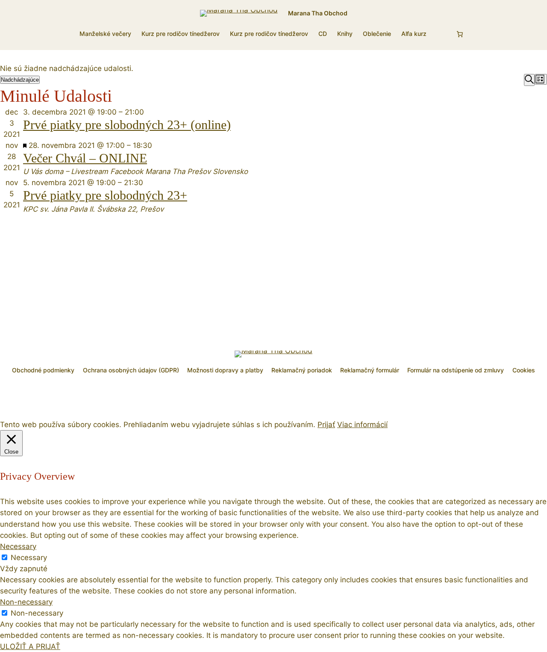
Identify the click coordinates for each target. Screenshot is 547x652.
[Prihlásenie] (441, 34)
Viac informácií (362, 424)
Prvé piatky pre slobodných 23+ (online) (127, 125)
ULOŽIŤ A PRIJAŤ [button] (30, 646)
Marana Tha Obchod (317, 13)
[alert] (273, 68)
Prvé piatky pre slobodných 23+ (105, 195)
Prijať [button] (326, 424)
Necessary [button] (18, 546)
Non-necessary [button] (26, 602)
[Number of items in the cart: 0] (460, 34)
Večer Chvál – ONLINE (85, 158)
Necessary (29, 557)
